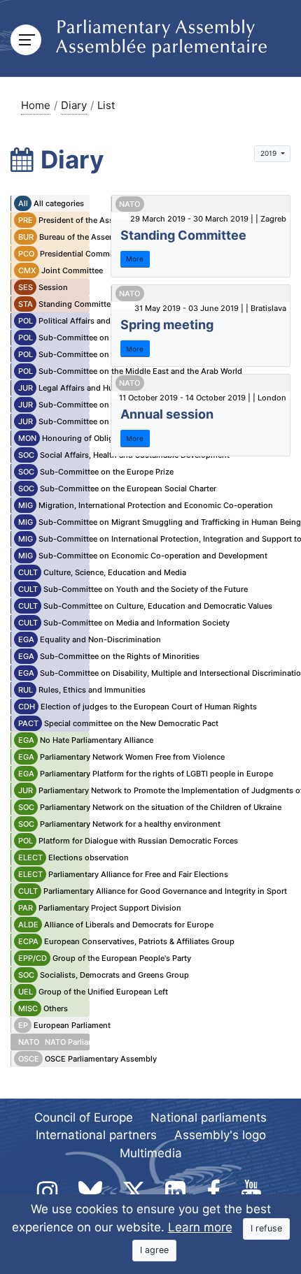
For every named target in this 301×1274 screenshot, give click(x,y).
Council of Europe (83, 1117)
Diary (74, 105)
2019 (269, 153)
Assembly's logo (220, 1135)
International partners (96, 1135)
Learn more (200, 1227)
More (135, 258)
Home (35, 105)
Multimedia (151, 1153)
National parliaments (208, 1117)
